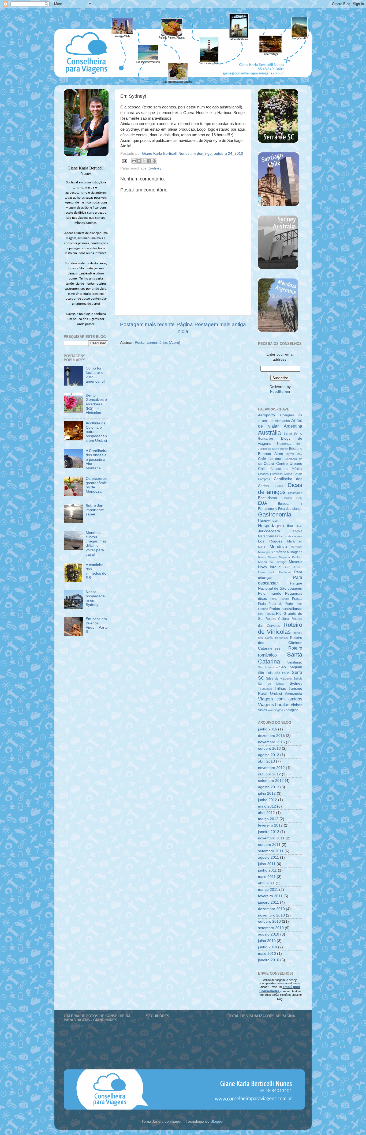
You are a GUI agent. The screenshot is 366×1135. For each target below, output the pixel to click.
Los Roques (270, 541)
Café (262, 459)
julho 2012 (267, 793)
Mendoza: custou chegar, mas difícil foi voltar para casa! (96, 543)
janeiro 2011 (268, 902)
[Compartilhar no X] (144, 161)
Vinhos (296, 705)
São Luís (265, 673)
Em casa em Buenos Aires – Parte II (97, 625)
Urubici (276, 694)
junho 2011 (267, 870)
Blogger (217, 1121)
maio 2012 (267, 806)
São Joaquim (290, 667)
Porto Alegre (279, 598)
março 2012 (268, 819)
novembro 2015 (271, 742)
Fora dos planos (290, 509)
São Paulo (282, 672)
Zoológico (291, 710)
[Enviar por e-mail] (134, 161)
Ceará (269, 464)
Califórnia (275, 459)
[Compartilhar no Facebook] (149, 161)
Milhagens (294, 552)
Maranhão (294, 541)
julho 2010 (267, 941)
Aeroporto (266, 415)
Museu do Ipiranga (272, 562)
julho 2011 (266, 864)
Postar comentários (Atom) (157, 343)
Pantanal (284, 572)
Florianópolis (267, 509)
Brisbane (295, 449)
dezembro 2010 (271, 909)
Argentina (293, 426)
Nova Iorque (269, 567)
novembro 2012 (271, 768)
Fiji (300, 503)
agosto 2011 (268, 857)
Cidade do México (286, 469)
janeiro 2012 (268, 832)
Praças (297, 599)
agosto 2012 (268, 787)
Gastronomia (274, 514)
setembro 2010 (271, 928)
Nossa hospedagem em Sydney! (95, 598)
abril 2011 (266, 883)
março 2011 (268, 890)
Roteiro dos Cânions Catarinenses (280, 643)
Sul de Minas (271, 683)
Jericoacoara (269, 531)
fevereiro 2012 (270, 825)
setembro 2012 (271, 781)
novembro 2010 (271, 915)
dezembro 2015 (271, 736)
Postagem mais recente (147, 324)
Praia (262, 604)
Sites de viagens (279, 678)
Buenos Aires (270, 454)
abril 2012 (266, 813)
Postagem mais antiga (220, 324)
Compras (264, 479)
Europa (283, 504)
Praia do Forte (280, 604)
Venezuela (293, 694)
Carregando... (75, 1026)
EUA (262, 503)
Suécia (297, 678)
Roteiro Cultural (278, 619)
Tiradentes (265, 688)
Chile (262, 469)
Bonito (284, 448)
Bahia (287, 433)
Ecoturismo (267, 498)
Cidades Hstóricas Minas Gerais (280, 474)
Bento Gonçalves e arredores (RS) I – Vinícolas (96, 404)
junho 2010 (267, 947)
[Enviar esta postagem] (124, 161)
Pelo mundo (269, 593)
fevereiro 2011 (270, 896)
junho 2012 (267, 800)
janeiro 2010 (268, 960)
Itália (299, 526)
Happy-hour (268, 520)
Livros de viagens (290, 536)
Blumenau (284, 444)
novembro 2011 (271, 838)
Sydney (155, 168)
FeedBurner (280, 392)
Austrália (269, 432)
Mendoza (278, 546)
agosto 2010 (268, 934)
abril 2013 (266, 761)
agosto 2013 (268, 755)
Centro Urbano (289, 464)
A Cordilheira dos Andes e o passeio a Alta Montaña (96, 459)
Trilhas (280, 689)
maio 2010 (267, 954)
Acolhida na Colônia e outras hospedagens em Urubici (96, 432)
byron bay (294, 453)
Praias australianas (285, 609)
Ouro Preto (266, 572)
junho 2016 (267, 729)
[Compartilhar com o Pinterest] (154, 161)
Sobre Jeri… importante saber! (96, 510)
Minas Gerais (267, 557)
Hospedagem (271, 525)
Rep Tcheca (266, 613)
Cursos (278, 486)
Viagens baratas (273, 704)
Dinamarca (295, 493)
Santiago (294, 662)
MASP (262, 547)
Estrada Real (292, 498)
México (281, 552)
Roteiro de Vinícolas (280, 628)
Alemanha (282, 421)
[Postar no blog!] (139, 161)
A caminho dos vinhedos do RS (96, 571)
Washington (275, 710)
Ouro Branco (292, 567)
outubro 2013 (269, 748)
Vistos (262, 710)
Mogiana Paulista (290, 557)
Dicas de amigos (280, 488)
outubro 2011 (269, 845)
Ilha (290, 526)
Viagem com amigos (280, 698)
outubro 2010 (269, 921)
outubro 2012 (269, 774)
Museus (295, 562)
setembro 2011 (270, 851)
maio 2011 (267, 877)
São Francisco (268, 667)
